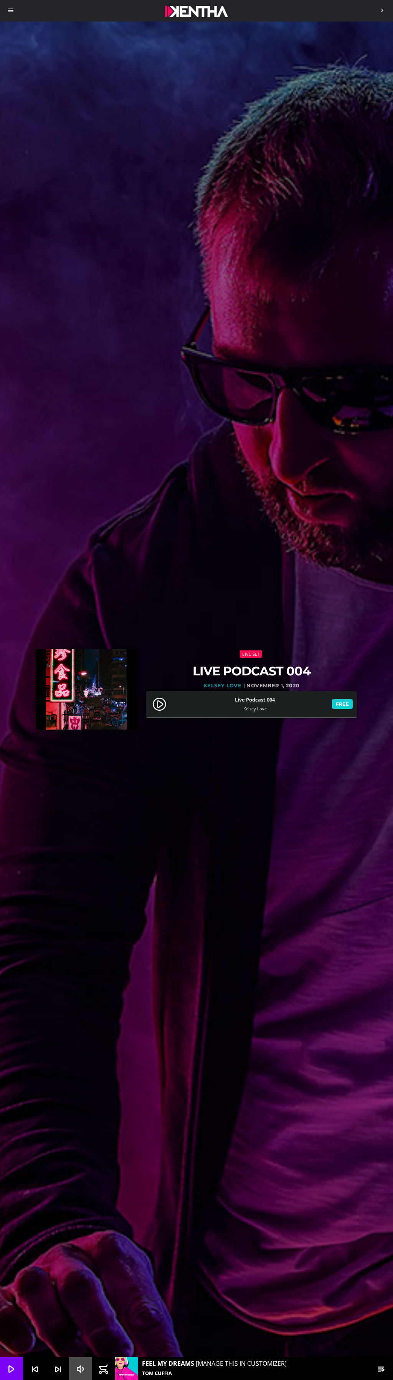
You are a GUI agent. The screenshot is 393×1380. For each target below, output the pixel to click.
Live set (250, 654)
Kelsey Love (222, 685)
